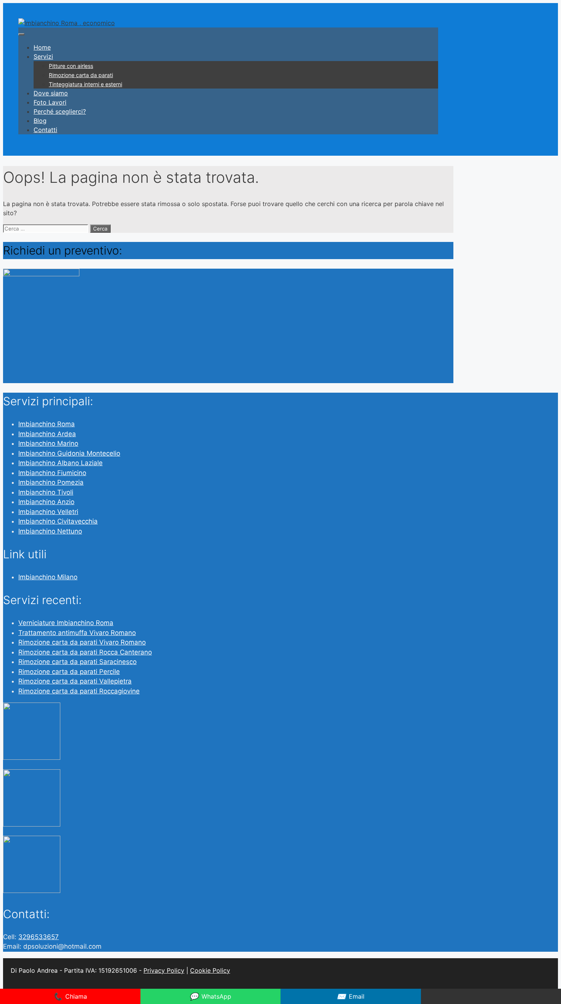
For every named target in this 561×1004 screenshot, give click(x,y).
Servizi (43, 56)
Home (42, 47)
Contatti (45, 130)
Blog (40, 120)
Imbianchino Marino (48, 443)
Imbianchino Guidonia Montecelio (69, 453)
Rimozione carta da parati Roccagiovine (79, 691)
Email (350, 996)
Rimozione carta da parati (81, 75)
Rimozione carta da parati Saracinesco (77, 662)
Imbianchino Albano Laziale (60, 463)
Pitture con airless (71, 66)
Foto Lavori (50, 102)
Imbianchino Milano (47, 577)
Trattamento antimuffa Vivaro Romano (77, 633)
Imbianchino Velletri (48, 512)
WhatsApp (210, 996)
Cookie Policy (210, 970)
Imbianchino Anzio (46, 502)
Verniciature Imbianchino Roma (65, 623)
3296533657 (38, 937)
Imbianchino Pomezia (51, 482)
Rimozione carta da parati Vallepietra (75, 681)
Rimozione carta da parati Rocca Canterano (85, 652)
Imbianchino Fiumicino (52, 473)
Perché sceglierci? (60, 111)
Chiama (70, 996)
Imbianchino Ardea (47, 434)
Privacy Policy (163, 970)
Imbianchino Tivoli (45, 492)
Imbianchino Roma (46, 424)
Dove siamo (51, 93)
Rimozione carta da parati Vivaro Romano (82, 642)
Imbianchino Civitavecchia (58, 521)
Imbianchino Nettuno (50, 531)
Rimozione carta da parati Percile (69, 671)
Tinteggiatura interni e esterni (85, 84)
